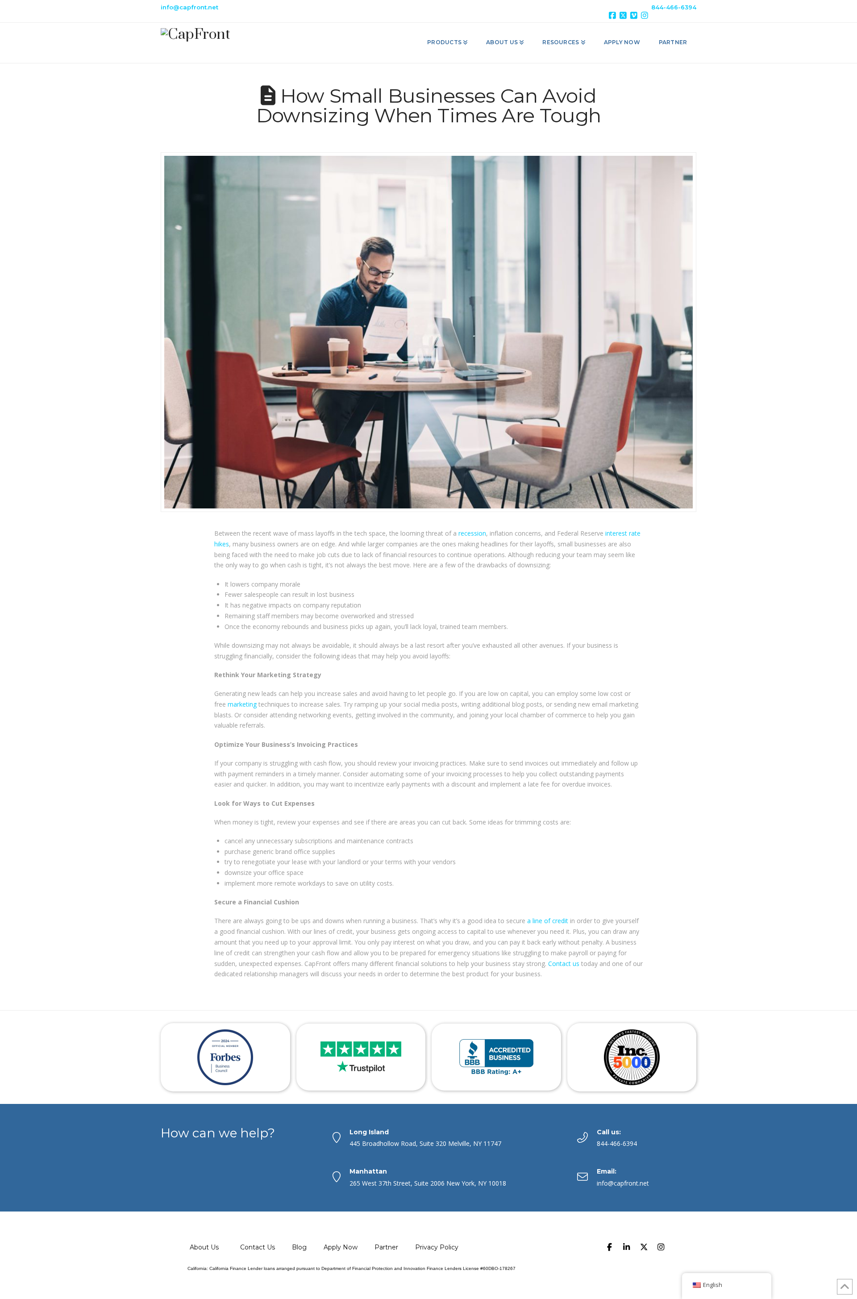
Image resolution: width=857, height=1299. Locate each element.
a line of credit (547, 920)
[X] (624, 15)
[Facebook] (613, 15)
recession (472, 533)
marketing (242, 704)
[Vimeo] (635, 15)
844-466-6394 (673, 7)
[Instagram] (646, 15)
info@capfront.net (189, 7)
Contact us (564, 963)
